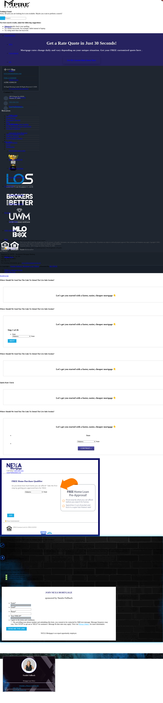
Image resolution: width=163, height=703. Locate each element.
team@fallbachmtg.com (16, 107)
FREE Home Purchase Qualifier (17, 124)
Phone (13, 611)
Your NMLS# (16, 616)
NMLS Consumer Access (15, 134)
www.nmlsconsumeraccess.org (31, 263)
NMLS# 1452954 (12, 136)
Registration (10, 147)
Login (8, 145)
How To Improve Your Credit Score (18, 126)
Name (13, 603)
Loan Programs (11, 116)
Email (13, 607)
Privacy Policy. (84, 624)
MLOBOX (53, 266)
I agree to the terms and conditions (23, 620)
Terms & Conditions (13, 129)
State (14, 334)
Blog (8, 122)
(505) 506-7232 (14, 102)
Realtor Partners (11, 143)
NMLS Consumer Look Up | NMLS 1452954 (24, 527)
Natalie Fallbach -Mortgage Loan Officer (24, 266)
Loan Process (11, 118)
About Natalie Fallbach (14, 138)
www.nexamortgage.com (12, 73)
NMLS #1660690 (10, 78)
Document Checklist (13, 120)
